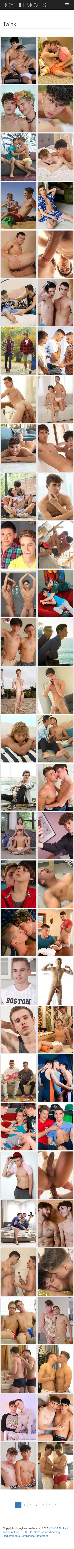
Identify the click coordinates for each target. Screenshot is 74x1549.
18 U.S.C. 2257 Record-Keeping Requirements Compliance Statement (31, 1534)
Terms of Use (11, 1532)
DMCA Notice (58, 1528)
